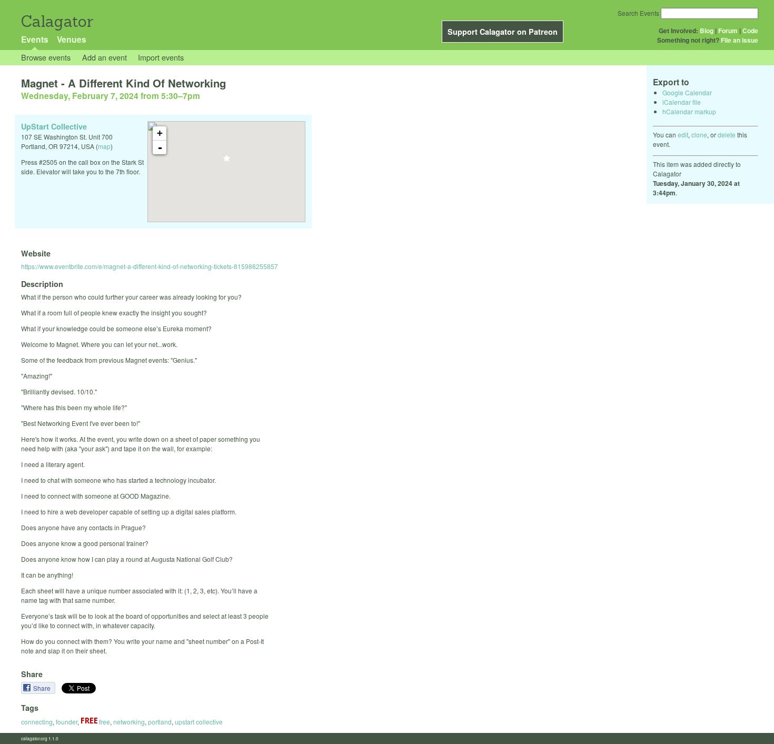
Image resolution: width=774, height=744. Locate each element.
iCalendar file (681, 101)
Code (750, 30)
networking (129, 721)
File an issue (739, 40)
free (103, 721)
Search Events (638, 12)
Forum (728, 30)
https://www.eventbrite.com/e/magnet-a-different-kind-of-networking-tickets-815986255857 (149, 266)
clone (699, 134)
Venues (71, 39)
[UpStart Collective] (226, 161)
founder (66, 721)
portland (160, 721)
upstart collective (199, 721)
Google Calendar (687, 92)
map (104, 146)
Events (34, 39)
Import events (161, 57)
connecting (37, 721)
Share (42, 687)
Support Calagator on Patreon (503, 31)
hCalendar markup (689, 111)
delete (727, 134)
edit (683, 134)
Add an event (104, 57)
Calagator (56, 21)
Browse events (46, 57)
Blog (706, 30)
